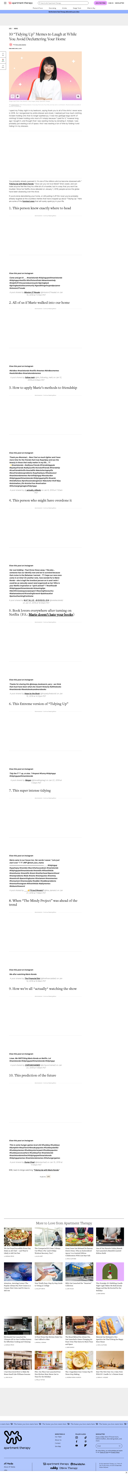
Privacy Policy (115, 1452)
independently (15, 105)
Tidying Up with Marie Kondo (21, 184)
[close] (126, 1472)
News (16, 28)
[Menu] (5, 3)
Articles (64, 8)
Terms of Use (104, 1452)
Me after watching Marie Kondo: (23, 974)
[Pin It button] (18, 96)
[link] (18, 1250)
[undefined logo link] (21, 3)
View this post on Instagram (21, 273)
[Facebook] (76, 1441)
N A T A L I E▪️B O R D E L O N (36, 600)
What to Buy (91, 8)
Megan (28, 780)
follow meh (30, 377)
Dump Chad (29, 1162)
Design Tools (77, 8)
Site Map (58, 1446)
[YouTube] (76, 1445)
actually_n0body (33, 490)
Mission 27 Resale (32, 292)
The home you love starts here (97, 1424)
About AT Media (9, 1467)
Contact (57, 1443)
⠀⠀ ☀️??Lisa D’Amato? (34, 890)
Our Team (58, 1437)
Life (10, 28)
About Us (58, 1440)
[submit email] (119, 1446)
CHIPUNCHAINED (32, 1065)
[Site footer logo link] (28, 1439)
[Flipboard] (85, 1445)
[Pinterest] (85, 1441)
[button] (78, 96)
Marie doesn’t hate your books (51, 614)
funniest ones (28, 201)
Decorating (52, 8)
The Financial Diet (32, 978)
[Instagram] (76, 1437)
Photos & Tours (38, 8)
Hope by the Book (32, 694)
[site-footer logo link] (8, 1464)
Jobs (5, 1470)
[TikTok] (85, 1437)
